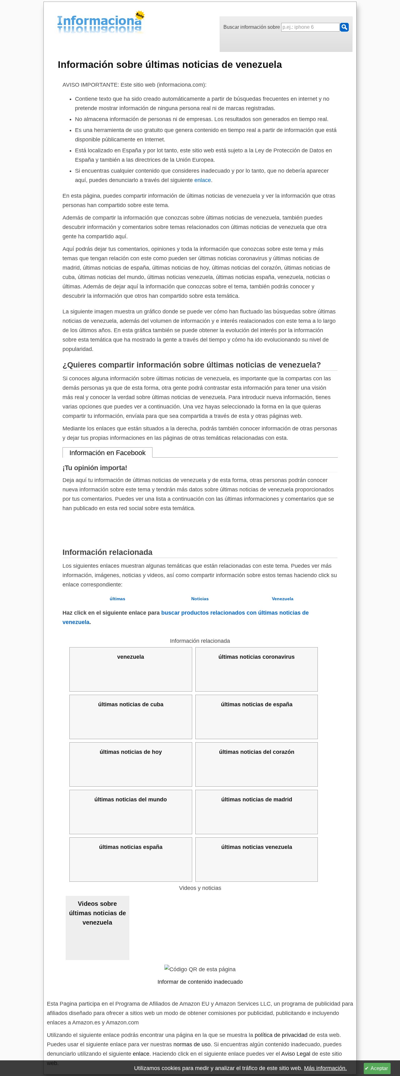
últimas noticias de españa (256, 704)
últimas (117, 598)
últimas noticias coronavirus (256, 657)
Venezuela (282, 598)
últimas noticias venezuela (256, 847)
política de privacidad (281, 1035)
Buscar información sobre (252, 27)
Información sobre (170, 64)
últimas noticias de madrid (256, 799)
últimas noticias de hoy (131, 752)
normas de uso (192, 1044)
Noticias (200, 598)
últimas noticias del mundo (130, 799)
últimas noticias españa (130, 847)
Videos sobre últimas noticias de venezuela (97, 913)
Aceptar (379, 1068)
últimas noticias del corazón (256, 752)
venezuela (130, 657)
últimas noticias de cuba (130, 704)
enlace (202, 180)
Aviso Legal (295, 1054)
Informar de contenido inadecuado (200, 982)
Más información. (325, 1068)
